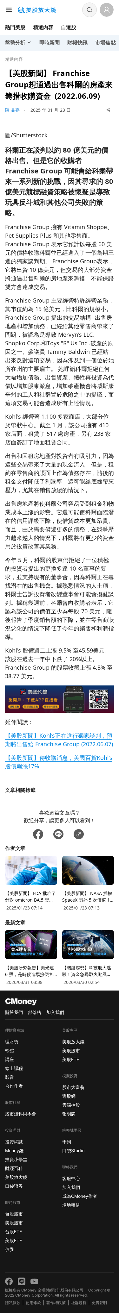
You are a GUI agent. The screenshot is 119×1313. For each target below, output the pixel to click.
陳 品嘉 (12, 110)
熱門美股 (15, 27)
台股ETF (13, 1231)
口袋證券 (14, 1186)
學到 (66, 1141)
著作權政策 (55, 1302)
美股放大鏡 (16, 1177)
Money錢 (14, 1150)
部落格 (34, 1012)
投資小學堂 (16, 1159)
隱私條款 (12, 1302)
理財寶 (11, 1041)
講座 (9, 1059)
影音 (9, 1077)
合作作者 (14, 1086)
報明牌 (69, 1113)
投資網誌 (14, 1141)
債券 (9, 1249)
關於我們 (14, 1012)
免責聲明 (99, 1302)
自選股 (68, 27)
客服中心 (71, 1178)
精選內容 (43, 27)
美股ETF (13, 1240)
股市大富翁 (73, 1087)
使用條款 (33, 1302)
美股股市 (14, 1222)
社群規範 (78, 1302)
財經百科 (14, 1168)
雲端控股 (71, 1105)
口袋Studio (73, 1150)
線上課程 (14, 1068)
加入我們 (55, 1012)
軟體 (9, 1050)
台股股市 (14, 1213)
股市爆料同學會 (20, 1113)
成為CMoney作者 (79, 1196)
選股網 (69, 1096)
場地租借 (71, 1205)
